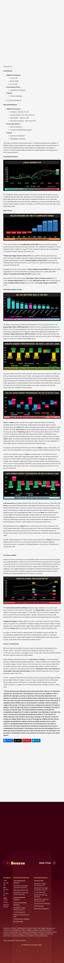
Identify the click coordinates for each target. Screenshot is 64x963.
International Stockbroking (21, 919)
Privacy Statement (8, 940)
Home (5, 880)
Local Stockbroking (19, 912)
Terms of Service (21, 940)
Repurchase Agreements (21, 890)
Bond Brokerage (18, 921)
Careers (5, 902)
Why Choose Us (5, 889)
